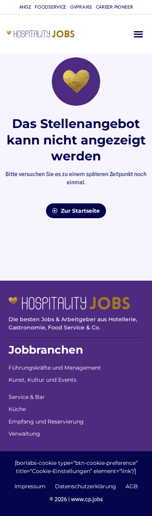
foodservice (50, 7)
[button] (138, 34)
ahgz (25, 7)
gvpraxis (81, 7)
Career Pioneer (114, 7)
